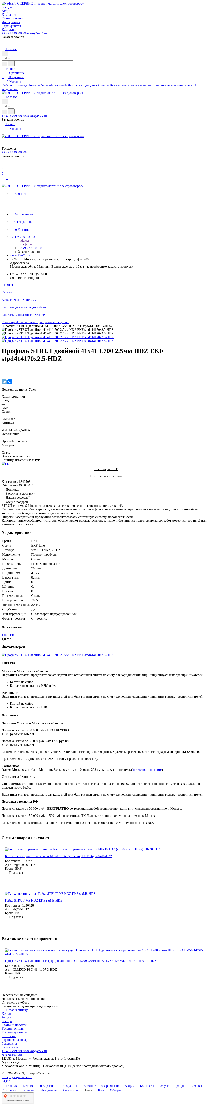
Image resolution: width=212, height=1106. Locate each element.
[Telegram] (4, 381)
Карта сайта (10, 1047)
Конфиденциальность (17, 1077)
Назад (24, 240)
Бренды (7, 1021)
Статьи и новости (14, 1025)
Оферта (7, 1081)
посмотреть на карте (147, 769)
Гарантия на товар (15, 1040)
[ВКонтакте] (9, 381)
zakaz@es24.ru (37, 33)
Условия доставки (14, 1032)
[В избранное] (3, 369)
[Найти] (11, 63)
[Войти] (3, 165)
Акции (6, 1017)
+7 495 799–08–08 (14, 33)
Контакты (9, 1036)
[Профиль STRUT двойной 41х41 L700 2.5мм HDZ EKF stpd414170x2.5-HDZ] (58, 337)
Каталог (7, 1013)
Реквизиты (9, 1043)
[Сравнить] (4, 373)
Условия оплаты (13, 1028)
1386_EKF (9, 635)
